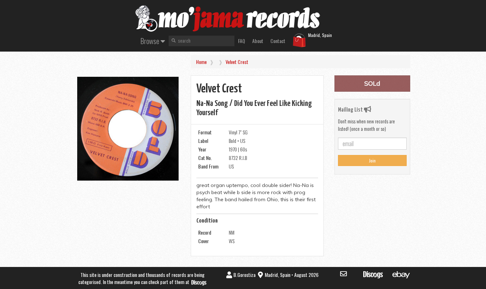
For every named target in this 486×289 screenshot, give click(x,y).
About (257, 40)
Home (201, 61)
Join (372, 160)
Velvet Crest (237, 61)
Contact (277, 40)
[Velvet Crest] (128, 128)
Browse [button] (150, 40)
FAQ (241, 40)
